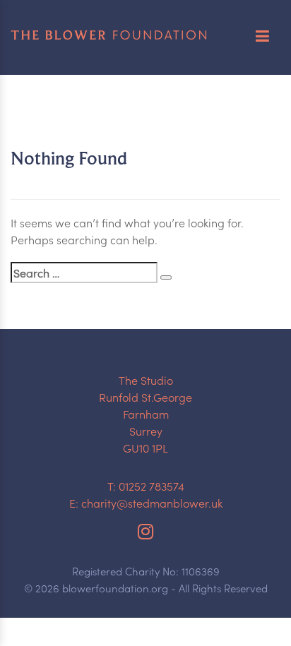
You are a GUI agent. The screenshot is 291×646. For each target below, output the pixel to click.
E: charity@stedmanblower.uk (145, 502)
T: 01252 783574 (145, 486)
